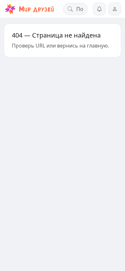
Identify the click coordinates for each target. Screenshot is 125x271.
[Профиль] (114, 9)
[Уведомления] (99, 9)
